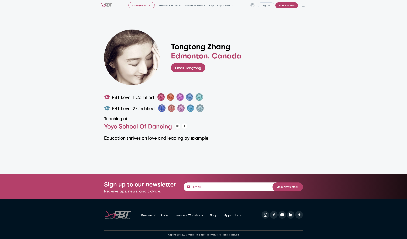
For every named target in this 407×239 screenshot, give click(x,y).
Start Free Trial (287, 5)
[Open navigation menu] (303, 5)
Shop (211, 5)
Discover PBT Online (169, 5)
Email (188, 67)
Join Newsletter (287, 187)
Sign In (266, 5)
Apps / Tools (223, 5)
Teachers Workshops (194, 5)
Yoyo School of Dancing (138, 126)
